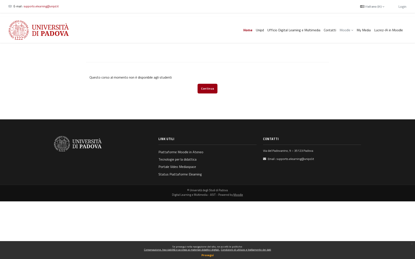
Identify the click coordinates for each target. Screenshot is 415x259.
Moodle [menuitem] (345, 30)
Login (402, 6)
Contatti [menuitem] (330, 30)
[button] (372, 6)
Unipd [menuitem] (260, 30)
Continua (207, 88)
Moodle (238, 195)
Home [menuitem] (247, 30)
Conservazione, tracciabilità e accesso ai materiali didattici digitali (182, 250)
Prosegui (207, 255)
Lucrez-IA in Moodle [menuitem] (388, 30)
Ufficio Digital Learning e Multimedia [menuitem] (293, 30)
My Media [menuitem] (364, 30)
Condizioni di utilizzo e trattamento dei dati (246, 250)
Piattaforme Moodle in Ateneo (180, 152)
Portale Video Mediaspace (177, 166)
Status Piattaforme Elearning (180, 174)
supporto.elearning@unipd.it (41, 6)
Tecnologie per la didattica (177, 159)
